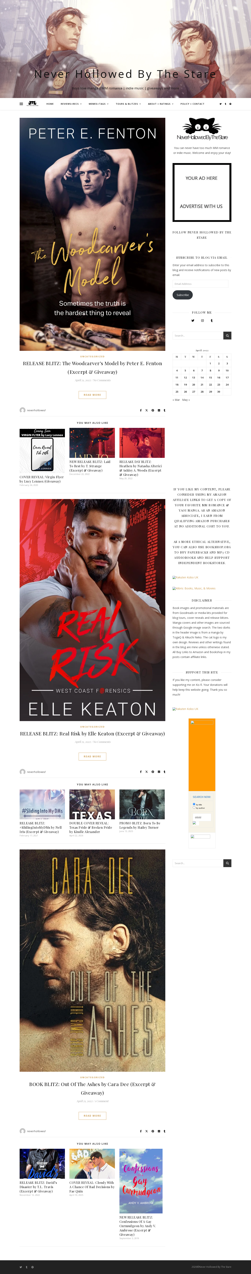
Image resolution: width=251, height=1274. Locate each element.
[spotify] (230, 104)
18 (177, 384)
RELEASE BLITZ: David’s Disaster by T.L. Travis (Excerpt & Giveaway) (38, 1187)
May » (186, 400)
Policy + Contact (193, 103)
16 (218, 377)
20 (193, 384)
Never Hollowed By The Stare (125, 73)
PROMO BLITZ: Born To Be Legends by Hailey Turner (139, 825)
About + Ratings (159, 103)
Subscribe (183, 295)
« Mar (176, 400)
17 (227, 377)
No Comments (101, 380)
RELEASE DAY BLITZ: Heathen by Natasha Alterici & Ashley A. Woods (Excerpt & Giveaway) (140, 468)
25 (177, 391)
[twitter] (221, 104)
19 (185, 384)
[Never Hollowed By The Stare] (32, 104)
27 (193, 391)
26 (185, 391)
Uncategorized (92, 356)
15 (210, 377)
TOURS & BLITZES (127, 103)
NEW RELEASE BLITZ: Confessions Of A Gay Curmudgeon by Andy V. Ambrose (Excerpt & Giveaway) (137, 1226)
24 (227, 384)
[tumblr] (226, 104)
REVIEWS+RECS (70, 103)
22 (210, 384)
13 (193, 377)
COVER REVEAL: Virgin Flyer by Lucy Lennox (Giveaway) (42, 479)
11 (177, 377)
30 (218, 391)
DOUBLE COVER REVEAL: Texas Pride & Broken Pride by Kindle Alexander (90, 827)
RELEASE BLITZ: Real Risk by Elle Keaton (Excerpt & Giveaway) (92, 733)
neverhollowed (36, 410)
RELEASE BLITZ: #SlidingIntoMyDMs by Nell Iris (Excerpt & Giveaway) (41, 827)
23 (218, 384)
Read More (92, 395)
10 (227, 370)
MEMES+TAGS (97, 103)
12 (185, 377)
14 (202, 377)
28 (202, 391)
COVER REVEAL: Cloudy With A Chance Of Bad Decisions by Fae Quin (92, 1187)
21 (202, 384)
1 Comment (101, 1101)
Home (50, 103)
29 (210, 391)
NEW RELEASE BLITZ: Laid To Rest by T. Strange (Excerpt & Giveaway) (90, 466)
